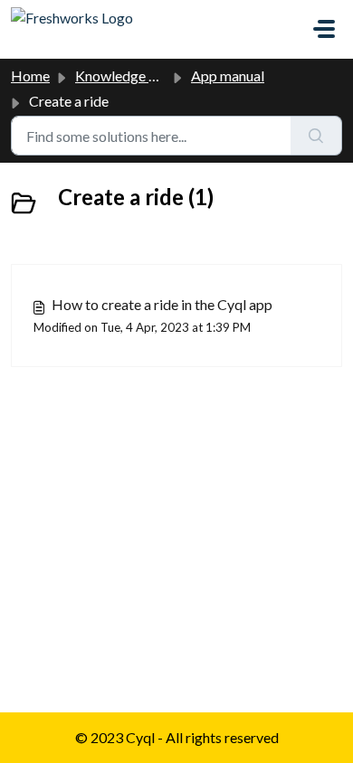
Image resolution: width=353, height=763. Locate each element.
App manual (227, 75)
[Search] (316, 135)
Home (30, 75)
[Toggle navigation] (324, 29)
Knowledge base (126, 75)
